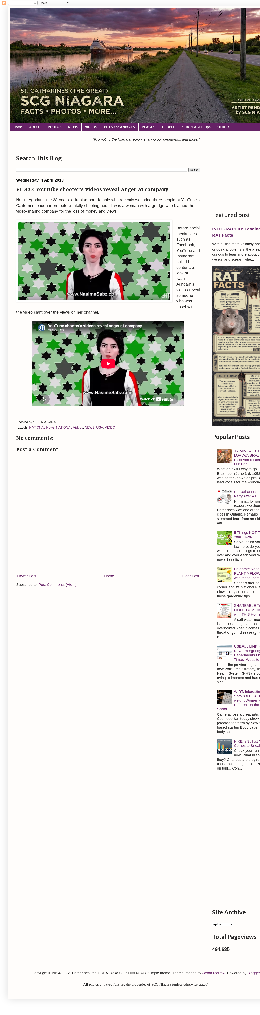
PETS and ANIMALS (119, 127)
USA (99, 427)
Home (18, 127)
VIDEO (110, 427)
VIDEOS (91, 127)
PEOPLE (169, 127)
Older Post (190, 576)
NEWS (73, 127)
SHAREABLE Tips (196, 127)
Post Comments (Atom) (58, 585)
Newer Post (26, 576)
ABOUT (35, 127)
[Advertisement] (108, 557)
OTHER (223, 127)
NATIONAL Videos (69, 427)
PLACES (148, 127)
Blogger (253, 973)
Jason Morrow (213, 973)
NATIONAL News (41, 427)
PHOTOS (55, 127)
